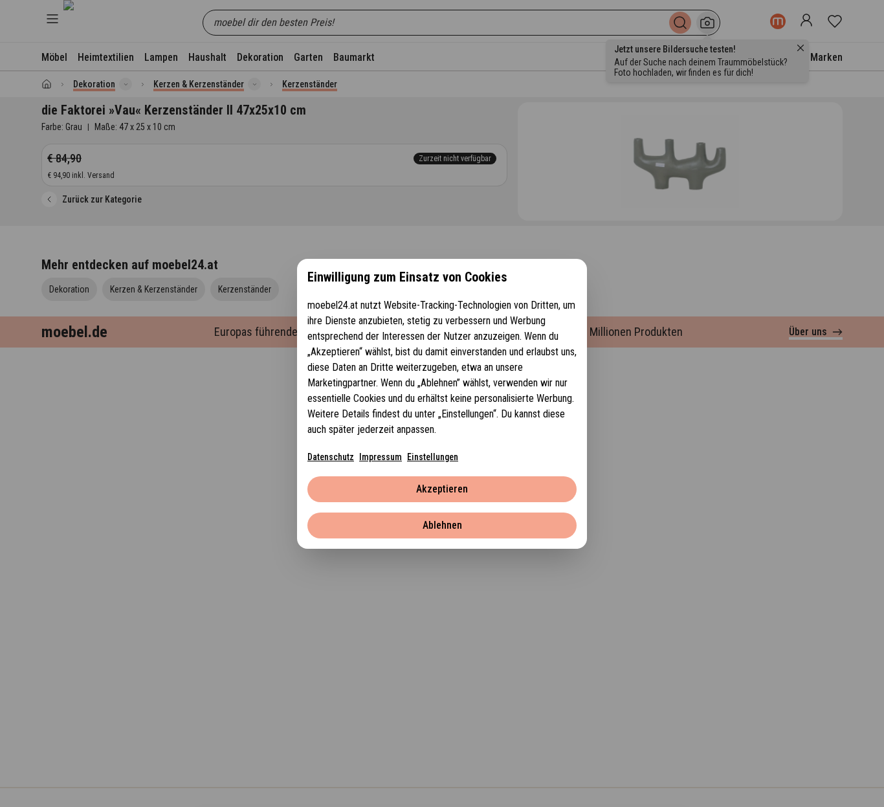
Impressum (380, 457)
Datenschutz (330, 457)
